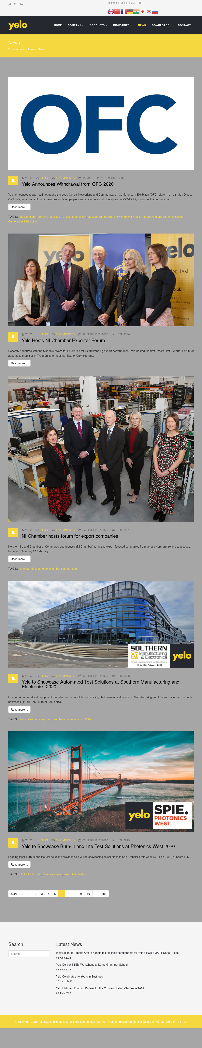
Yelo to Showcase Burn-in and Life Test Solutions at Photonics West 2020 (98, 846)
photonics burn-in (30, 874)
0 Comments (65, 178)
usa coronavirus (76, 217)
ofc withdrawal (123, 217)
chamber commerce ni (63, 568)
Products (97, 25)
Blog (44, 178)
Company (74, 25)
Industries (121, 25)
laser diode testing (75, 874)
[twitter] (10, 4)
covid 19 (59, 217)
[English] (111, 11)
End (103, 894)
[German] (130, 11)
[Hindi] (136, 11)
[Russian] (155, 11)
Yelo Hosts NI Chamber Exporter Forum (63, 340)
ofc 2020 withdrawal (100, 217)
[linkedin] (21, 4)
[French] (124, 11)
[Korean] (149, 11)
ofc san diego (28, 217)
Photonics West (52, 874)
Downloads (160, 25)
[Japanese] (142, 11)
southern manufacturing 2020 (72, 719)
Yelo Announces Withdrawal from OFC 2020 (68, 183)
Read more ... (19, 207)
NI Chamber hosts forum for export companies (70, 535)
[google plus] (16, 4)
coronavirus (45, 217)
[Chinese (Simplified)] (117, 11)
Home (58, 25)
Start (14, 894)
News (142, 25)
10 (88, 894)
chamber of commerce (34, 568)
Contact (184, 25)
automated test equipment (36, 719)
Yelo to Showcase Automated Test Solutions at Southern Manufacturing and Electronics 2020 (100, 684)
